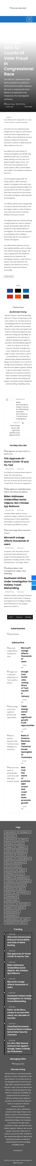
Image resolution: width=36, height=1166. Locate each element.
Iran (21, 874)
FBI (7, 862)
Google (22, 870)
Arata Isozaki (10, 836)
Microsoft (21, 885)
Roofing (21, 908)
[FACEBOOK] (10, 291)
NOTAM (9, 892)
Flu (7, 866)
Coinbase (9, 847)
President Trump (12, 900)
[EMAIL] (26, 297)
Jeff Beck (9, 877)
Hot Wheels (10, 874)
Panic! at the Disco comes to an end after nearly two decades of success (18, 1013)
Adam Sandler (11, 832)
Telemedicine (11, 923)
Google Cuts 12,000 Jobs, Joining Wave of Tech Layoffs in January (25, 684)
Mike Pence (10, 889)
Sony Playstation (11, 915)
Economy (9, 855)
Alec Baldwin (24, 832)
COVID (8, 851)
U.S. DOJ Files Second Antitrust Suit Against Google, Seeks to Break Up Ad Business (18, 1047)
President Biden (11, 896)
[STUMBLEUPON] (18, 297)
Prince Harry (10, 904)
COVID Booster (21, 851)
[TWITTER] (18, 291)
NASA (21, 889)
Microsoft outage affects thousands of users (16, 541)
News (5, 27)
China (19, 843)
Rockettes (9, 908)
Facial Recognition (24, 858)
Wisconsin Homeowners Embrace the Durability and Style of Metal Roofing (19, 941)
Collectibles (21, 847)
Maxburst (9, 885)
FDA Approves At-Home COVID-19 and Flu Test (16, 462)
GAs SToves (10, 870)
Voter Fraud (9, 276)
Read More (17, 1150)
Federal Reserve (19, 862)
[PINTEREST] (10, 297)
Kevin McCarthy (24, 881)
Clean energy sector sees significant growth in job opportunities (14, 429)
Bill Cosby (9, 843)
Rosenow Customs (12, 911)
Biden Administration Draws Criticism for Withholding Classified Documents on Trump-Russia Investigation (22, 409)
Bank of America (11, 840)
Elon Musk (21, 855)
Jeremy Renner (22, 877)
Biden (24, 840)
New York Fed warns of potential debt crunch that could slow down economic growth (26, 785)
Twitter (23, 923)
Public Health (23, 904)
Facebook (9, 858)
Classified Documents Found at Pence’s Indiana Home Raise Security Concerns (19, 1030)
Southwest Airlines (12, 919)
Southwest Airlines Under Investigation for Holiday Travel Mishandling (18, 583)
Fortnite (16, 866)
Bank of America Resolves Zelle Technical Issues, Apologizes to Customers (26, 746)
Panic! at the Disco (22, 892)
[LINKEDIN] (26, 291)
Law (9, 27)
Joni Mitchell (10, 881)
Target (25, 919)
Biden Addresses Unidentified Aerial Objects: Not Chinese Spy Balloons (16, 501)
